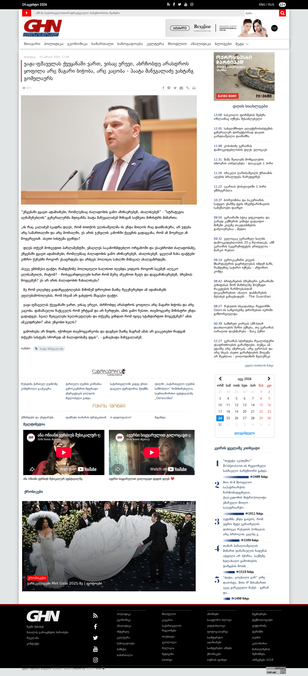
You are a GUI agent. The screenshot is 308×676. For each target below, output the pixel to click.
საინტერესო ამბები (219, 648)
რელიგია (168, 648)
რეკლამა (33, 638)
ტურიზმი (257, 631)
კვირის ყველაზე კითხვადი (237, 448)
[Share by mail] (181, 88)
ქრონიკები (33, 491)
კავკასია (167, 620)
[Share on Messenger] (169, 88)
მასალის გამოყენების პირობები (47, 632)
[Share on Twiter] (175, 88)
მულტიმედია (34, 424)
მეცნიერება (259, 614)
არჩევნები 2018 (262, 660)
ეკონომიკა (77, 44)
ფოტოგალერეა (217, 631)
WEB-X (90, 668)
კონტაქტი (33, 643)
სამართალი (102, 44)
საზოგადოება (130, 44)
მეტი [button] (240, 44)
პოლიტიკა (54, 44)
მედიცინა (168, 654)
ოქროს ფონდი (217, 660)
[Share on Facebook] (163, 88)
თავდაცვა (168, 636)
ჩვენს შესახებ (35, 626)
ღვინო (256, 637)
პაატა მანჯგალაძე (50, 348)
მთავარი (32, 44)
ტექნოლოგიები (262, 620)
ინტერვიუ (123, 631)
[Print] (194, 88)
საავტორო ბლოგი (219, 620)
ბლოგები (223, 44)
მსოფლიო (177, 44)
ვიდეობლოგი (216, 625)
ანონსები (213, 614)
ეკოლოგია (169, 642)
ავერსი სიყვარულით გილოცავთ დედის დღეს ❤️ (141, 478)
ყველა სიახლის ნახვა (259, 365)
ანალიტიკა (201, 44)
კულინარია (259, 643)
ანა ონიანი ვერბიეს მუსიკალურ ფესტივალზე (52, 478)
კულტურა (155, 44)
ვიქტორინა (259, 625)
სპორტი (167, 660)
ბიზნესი (121, 649)
